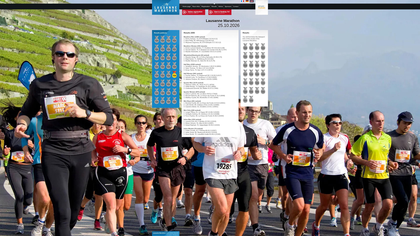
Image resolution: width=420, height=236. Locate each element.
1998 (168, 93)
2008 (156, 75)
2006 (168, 75)
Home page (187, 6)
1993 (174, 102)
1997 (174, 93)
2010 (168, 67)
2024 (162, 41)
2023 (168, 41)
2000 (156, 93)
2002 (168, 84)
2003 (162, 84)
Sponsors (228, 6)
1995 (162, 102)
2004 (156, 84)
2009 (174, 67)
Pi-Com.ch (175, 234)
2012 (156, 67)
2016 (156, 58)
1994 (168, 102)
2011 (162, 67)
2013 (174, 58)
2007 (162, 75)
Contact (235, 6)
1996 (156, 102)
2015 (162, 58)
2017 (174, 49)
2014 (168, 58)
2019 (162, 49)
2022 (174, 41)
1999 (162, 93)
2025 (156, 41)
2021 (156, 49)
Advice (220, 6)
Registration (205, 6)
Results (214, 6)
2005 (174, 75)
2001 (174, 84)
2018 (168, 49)
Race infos (196, 6)
